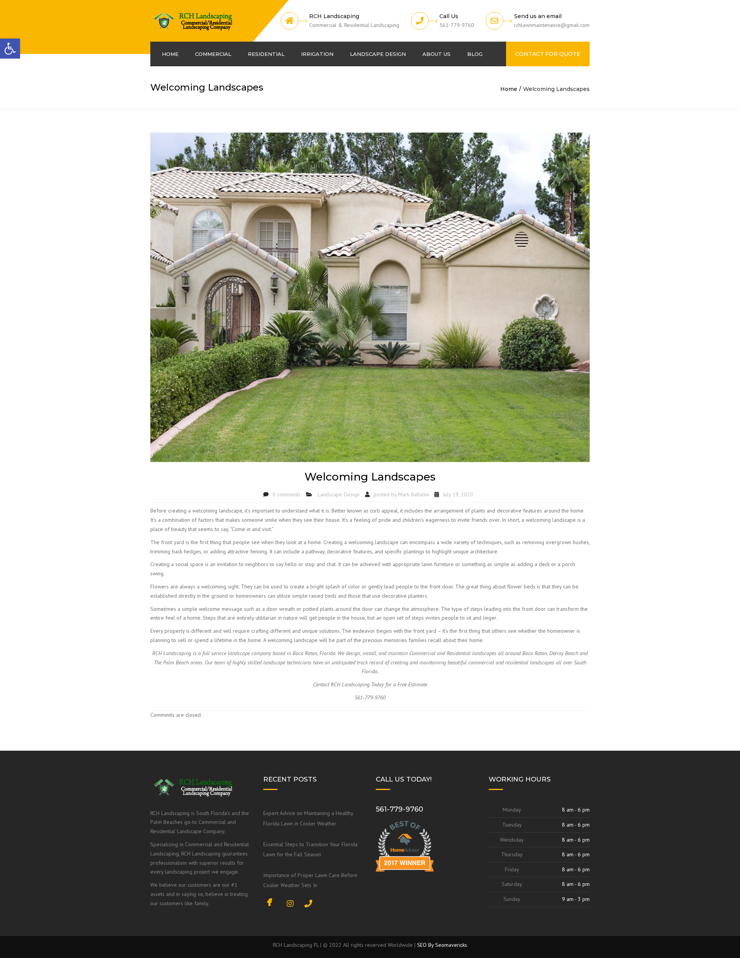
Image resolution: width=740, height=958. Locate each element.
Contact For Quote (547, 53)
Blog (475, 54)
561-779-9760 (399, 809)
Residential (266, 54)
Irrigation (317, 54)
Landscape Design (378, 54)
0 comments (286, 494)
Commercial (213, 54)
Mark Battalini (413, 494)
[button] (10, 49)
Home (170, 54)
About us (436, 54)
